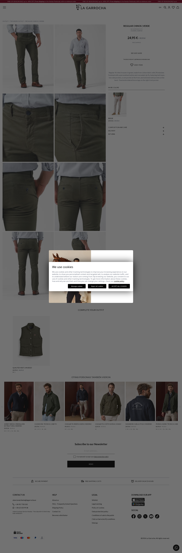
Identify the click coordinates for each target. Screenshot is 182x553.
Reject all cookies (97, 286)
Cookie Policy (119, 281)
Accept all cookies (119, 286)
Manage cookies (76, 286)
